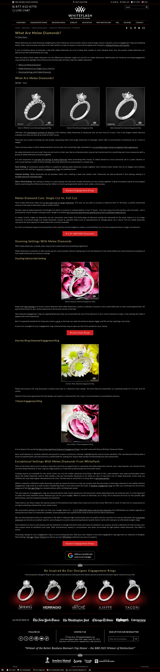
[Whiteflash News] (139, 28)
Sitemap (15, 666)
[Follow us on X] (26, 640)
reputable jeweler (102, 478)
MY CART (136, 2)
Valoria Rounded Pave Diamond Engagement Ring (58, 449)
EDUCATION (87, 22)
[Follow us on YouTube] (41, 640)
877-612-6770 (26, 6)
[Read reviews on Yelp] (78, 662)
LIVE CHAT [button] (23, 10)
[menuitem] (21, 23)
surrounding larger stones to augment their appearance (115, 147)
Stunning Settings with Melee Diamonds (34, 72)
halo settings (29, 306)
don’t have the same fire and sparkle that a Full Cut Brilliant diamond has (96, 212)
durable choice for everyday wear (28, 176)
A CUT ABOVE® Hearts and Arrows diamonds (92, 510)
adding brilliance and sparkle (117, 45)
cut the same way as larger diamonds (58, 203)
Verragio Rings (34, 488)
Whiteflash (67, 537)
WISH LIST (126, 2)
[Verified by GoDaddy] (104, 662)
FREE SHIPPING (26, 2)
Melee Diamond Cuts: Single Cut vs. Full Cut (36, 68)
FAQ (117, 22)
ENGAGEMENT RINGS (38, 22)
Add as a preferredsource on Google (83, 555)
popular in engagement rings (48, 169)
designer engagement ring (101, 486)
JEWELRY (73, 22)
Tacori (36, 537)
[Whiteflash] (80, 13)
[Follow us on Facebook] (21, 640)
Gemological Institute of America (40, 132)
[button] (13, 10)
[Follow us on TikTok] (47, 640)
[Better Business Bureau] (47, 662)
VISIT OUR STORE (81, 2)
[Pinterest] (135, 28)
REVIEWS (127, 22)
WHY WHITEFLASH (103, 22)
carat (58, 321)
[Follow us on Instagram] (36, 640)
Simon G (43, 537)
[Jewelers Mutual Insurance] (61, 662)
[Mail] (143, 28)
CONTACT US (80, 632)
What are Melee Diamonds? (29, 65)
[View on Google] (88, 662)
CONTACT (140, 22)
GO (136, 639)
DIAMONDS (21, 22)
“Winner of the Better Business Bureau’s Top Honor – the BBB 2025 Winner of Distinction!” (80, 648)
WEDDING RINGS (58, 22)
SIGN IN (115, 2)
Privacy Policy (145, 666)
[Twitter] (131, 28)
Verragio (30, 537)
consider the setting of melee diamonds (50, 159)
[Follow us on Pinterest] (31, 640)
